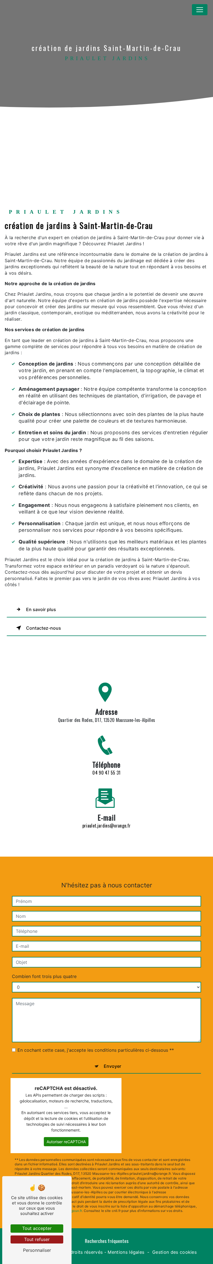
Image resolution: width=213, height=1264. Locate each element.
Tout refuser (37, 1239)
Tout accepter (37, 1228)
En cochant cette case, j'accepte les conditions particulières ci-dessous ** (95, 1050)
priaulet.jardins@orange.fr (106, 825)
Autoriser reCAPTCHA (66, 1141)
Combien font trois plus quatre (44, 976)
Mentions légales (126, 1252)
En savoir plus (41, 609)
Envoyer (112, 1066)
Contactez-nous (43, 628)
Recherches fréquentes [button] (106, 1240)
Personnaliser (37, 1250)
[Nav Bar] (199, 9)
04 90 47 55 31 (106, 772)
